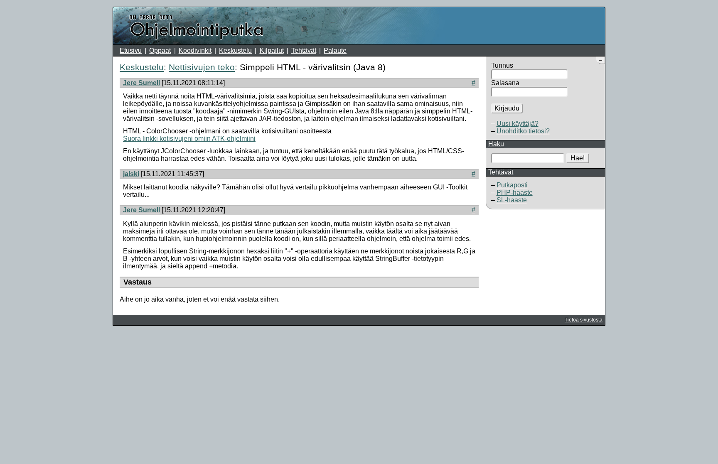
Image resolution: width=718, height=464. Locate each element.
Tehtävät (303, 50)
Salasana (505, 82)
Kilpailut (272, 50)
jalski (131, 173)
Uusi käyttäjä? (517, 123)
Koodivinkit (195, 50)
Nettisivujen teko (202, 67)
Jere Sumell (141, 82)
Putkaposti (512, 185)
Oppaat (160, 50)
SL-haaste (512, 200)
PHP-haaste (515, 192)
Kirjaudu (506, 108)
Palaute (335, 50)
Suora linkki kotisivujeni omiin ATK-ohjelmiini (189, 138)
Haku (496, 143)
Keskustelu (235, 50)
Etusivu (131, 50)
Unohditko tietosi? (523, 131)
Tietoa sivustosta (583, 320)
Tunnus (502, 65)
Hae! (577, 158)
